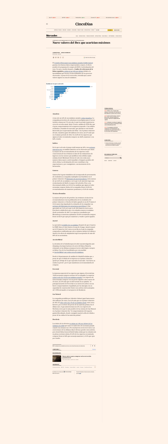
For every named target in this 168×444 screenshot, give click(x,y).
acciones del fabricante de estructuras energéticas (69, 206)
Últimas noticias (109, 108)
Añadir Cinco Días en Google (90, 57)
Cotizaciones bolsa (56, 367)
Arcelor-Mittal (72, 367)
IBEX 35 (62, 367)
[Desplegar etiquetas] (95, 367)
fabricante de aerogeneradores (76, 179)
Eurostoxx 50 (93, 17)
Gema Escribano (65, 52)
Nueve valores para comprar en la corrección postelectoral (76, 357)
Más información (56, 373)
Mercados (51, 35)
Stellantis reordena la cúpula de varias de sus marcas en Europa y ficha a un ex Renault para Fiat (113, 123)
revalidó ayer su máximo (70, 225)
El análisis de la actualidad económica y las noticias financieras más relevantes (69, 345)
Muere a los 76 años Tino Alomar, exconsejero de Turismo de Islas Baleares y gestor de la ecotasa (112, 112)
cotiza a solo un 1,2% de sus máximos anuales (67, 277)
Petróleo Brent (78, 17)
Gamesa (81, 367)
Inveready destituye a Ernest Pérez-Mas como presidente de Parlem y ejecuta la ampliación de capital (112, 117)
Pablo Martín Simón (66, 359)
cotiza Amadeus (86, 118)
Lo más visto (107, 140)
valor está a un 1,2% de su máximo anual (73, 303)
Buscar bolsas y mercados (110, 154)
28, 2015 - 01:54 (57, 54)
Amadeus (67, 367)
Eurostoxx (110, 160)
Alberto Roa (56, 52)
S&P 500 (63, 17)
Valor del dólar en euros (110, 17)
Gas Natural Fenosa (88, 367)
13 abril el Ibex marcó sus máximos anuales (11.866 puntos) (73, 63)
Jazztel (77, 367)
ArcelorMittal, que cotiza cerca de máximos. (69, 252)
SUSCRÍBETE (110, 30)
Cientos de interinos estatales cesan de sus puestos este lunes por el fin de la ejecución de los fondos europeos (113, 144)
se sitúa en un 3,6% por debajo (73, 71)
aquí (80, 373)
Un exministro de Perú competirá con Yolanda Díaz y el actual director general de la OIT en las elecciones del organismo (112, 129)
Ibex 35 (50, 17)
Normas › (94, 349)
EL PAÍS (97, 29)
